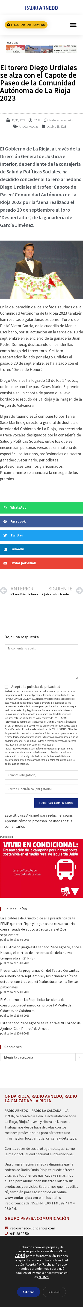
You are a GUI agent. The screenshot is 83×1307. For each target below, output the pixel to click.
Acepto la (35, 686)
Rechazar (54, 1292)
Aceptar (28, 1292)
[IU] (41, 867)
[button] (73, 25)
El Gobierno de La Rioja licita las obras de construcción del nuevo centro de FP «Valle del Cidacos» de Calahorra (36, 1005)
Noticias (33, 127)
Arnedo (23, 127)
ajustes (44, 1277)
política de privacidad (43, 686)
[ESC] (41, 48)
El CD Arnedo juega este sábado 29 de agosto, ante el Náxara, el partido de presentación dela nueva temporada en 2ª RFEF (41, 952)
